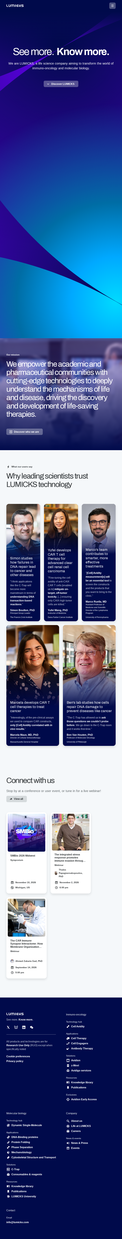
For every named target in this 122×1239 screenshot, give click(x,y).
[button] (112, 6)
